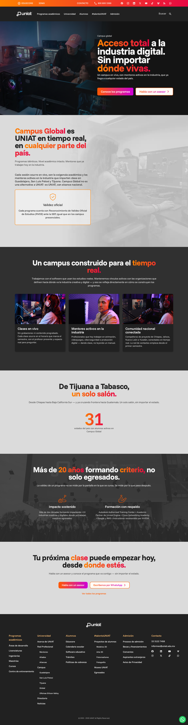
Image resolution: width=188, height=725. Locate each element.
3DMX (42, 3)
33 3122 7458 (158, 641)
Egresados (99, 672)
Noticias (41, 703)
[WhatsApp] (170, 3)
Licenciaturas (15, 650)
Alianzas (43, 662)
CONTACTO (82, 3)
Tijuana (42, 683)
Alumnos (83, 13)
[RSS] (164, 3)
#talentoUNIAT (99, 13)
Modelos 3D (101, 647)
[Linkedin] (134, 3)
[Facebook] (122, 3)
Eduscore (70, 641)
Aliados (42, 657)
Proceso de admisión (133, 641)
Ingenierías (14, 655)
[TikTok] (152, 3)
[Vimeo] (158, 3)
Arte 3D (99, 652)
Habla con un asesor (73, 585)
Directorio (42, 698)
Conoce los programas (115, 91)
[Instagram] (128, 3)
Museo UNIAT (101, 667)
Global (42, 688)
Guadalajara (44, 672)
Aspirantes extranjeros (134, 657)
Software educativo (75, 651)
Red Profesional (45, 646)
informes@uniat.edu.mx (163, 646)
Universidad (70, 13)
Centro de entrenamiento (21, 671)
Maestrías (14, 661)
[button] (170, 14)
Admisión (114, 13)
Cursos (12, 666)
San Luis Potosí (46, 678)
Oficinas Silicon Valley (49, 693)
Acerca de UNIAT (45, 641)
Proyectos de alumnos (105, 641)
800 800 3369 (104, 3)
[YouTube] (146, 3)
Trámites (70, 657)
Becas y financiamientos (135, 646)
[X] (161, 656)
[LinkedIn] (161, 651)
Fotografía (100, 662)
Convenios (128, 651)
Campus (41, 667)
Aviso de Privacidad (132, 662)
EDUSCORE (27, 3)
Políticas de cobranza (76, 662)
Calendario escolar (75, 646)
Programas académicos (48, 13)
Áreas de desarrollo (18, 645)
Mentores (43, 652)
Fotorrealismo (102, 657)
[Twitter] (140, 3)
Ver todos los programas (94, 593)
